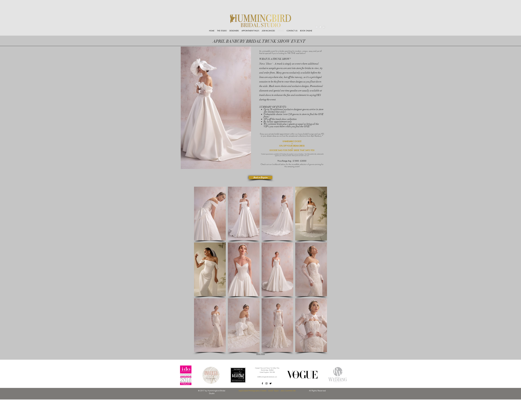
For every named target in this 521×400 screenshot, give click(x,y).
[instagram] (266, 383)
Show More (260, 354)
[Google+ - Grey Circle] (323, 27)
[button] (210, 213)
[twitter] (270, 383)
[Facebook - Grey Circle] (320, 27)
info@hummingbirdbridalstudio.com (267, 377)
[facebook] (262, 383)
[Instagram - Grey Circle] (316, 27)
